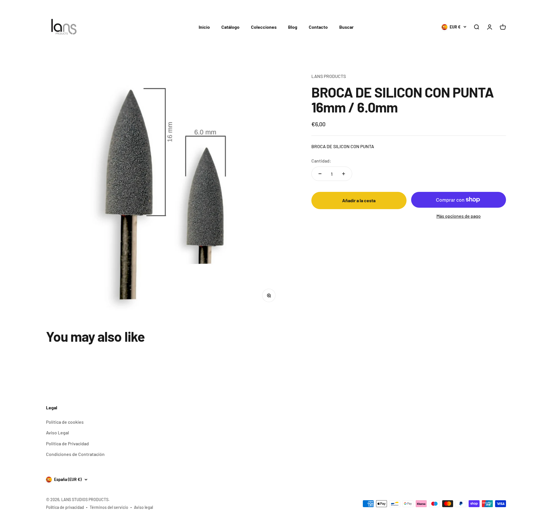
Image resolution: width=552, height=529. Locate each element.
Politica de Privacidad (67, 443)
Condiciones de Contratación (75, 454)
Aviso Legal (57, 432)
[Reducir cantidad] (320, 174)
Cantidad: (321, 160)
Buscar (346, 27)
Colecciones (264, 27)
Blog (292, 27)
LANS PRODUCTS (328, 76)
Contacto (318, 27)
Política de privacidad (65, 507)
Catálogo (230, 27)
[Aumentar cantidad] (343, 174)
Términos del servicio (109, 507)
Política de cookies (65, 422)
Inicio (204, 27)
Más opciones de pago (458, 216)
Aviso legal (143, 507)
